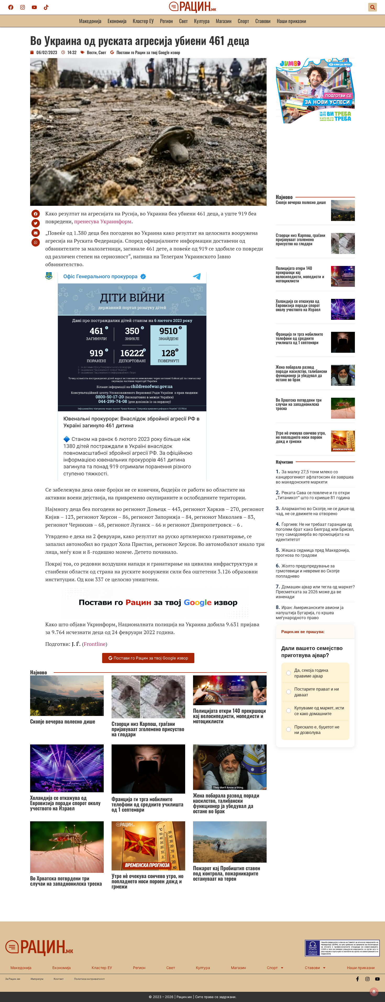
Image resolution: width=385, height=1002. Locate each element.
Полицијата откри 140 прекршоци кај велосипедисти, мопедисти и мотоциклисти (229, 716)
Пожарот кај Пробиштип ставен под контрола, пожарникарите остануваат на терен (226, 873)
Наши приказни (291, 21)
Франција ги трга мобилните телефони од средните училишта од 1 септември (147, 804)
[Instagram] (22, 7)
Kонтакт (59, 978)
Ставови (263, 21)
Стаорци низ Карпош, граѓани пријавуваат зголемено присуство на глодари (148, 729)
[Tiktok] (46, 7)
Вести (92, 52)
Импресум (37, 978)
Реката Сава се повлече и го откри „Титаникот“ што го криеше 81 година (313, 495)
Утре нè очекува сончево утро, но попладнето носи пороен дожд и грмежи (147, 881)
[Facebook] (11, 7)
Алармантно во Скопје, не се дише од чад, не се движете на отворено (315, 511)
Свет (183, 21)
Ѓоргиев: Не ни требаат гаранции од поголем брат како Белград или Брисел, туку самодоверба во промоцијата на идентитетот (315, 532)
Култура (202, 21)
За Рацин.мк (12, 978)
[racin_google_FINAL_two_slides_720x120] (155, 616)
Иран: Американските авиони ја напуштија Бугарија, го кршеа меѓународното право (310, 612)
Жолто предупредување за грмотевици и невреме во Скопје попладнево (307, 570)
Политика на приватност (89, 978)
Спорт (243, 21)
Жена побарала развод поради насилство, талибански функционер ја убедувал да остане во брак (226, 803)
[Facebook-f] (357, 979)
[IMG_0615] (315, 121)
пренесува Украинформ (102, 221)
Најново (38, 672)
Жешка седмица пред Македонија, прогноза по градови (313, 553)
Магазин (224, 21)
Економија (117, 21)
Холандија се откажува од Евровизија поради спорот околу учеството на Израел (65, 803)
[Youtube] (34, 7)
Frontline (95, 643)
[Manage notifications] (374, 992)
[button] (372, 7)
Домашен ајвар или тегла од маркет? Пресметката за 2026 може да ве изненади (315, 591)
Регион (166, 21)
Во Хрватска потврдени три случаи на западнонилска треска (66, 880)
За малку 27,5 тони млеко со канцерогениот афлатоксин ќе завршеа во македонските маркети (315, 476)
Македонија (90, 21)
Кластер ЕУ (143, 21)
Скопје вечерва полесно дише (62, 721)
